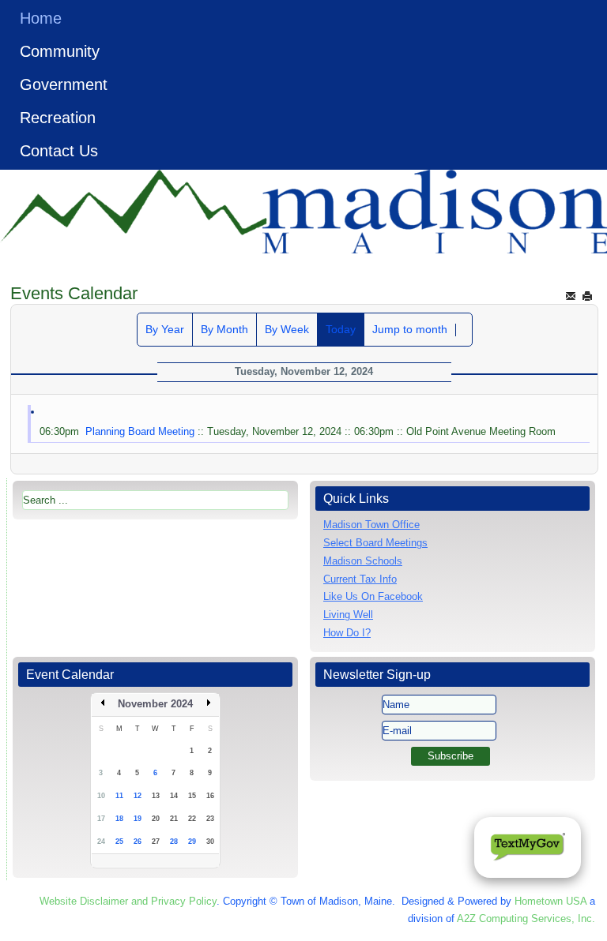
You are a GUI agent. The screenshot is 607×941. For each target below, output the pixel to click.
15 (192, 796)
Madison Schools (362, 561)
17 (101, 819)
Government (63, 84)
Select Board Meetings (375, 543)
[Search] (464, 330)
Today (341, 329)
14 (174, 796)
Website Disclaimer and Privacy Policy (128, 901)
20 (156, 819)
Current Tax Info (360, 579)
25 (119, 841)
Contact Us (59, 150)
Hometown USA (550, 901)
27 (156, 841)
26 (137, 841)
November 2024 (155, 704)
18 (119, 819)
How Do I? (347, 633)
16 (210, 796)
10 (101, 796)
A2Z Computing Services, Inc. (526, 918)
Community (60, 51)
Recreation (58, 117)
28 (174, 841)
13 (156, 796)
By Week (287, 329)
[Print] (587, 296)
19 (137, 819)
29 (192, 841)
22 (192, 819)
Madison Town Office (371, 524)
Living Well (348, 614)
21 (174, 819)
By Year (164, 329)
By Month (224, 329)
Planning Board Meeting (139, 431)
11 (119, 796)
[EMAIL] (570, 296)
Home (41, 18)
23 (210, 819)
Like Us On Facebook (373, 596)
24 (101, 841)
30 (210, 841)
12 (137, 796)
